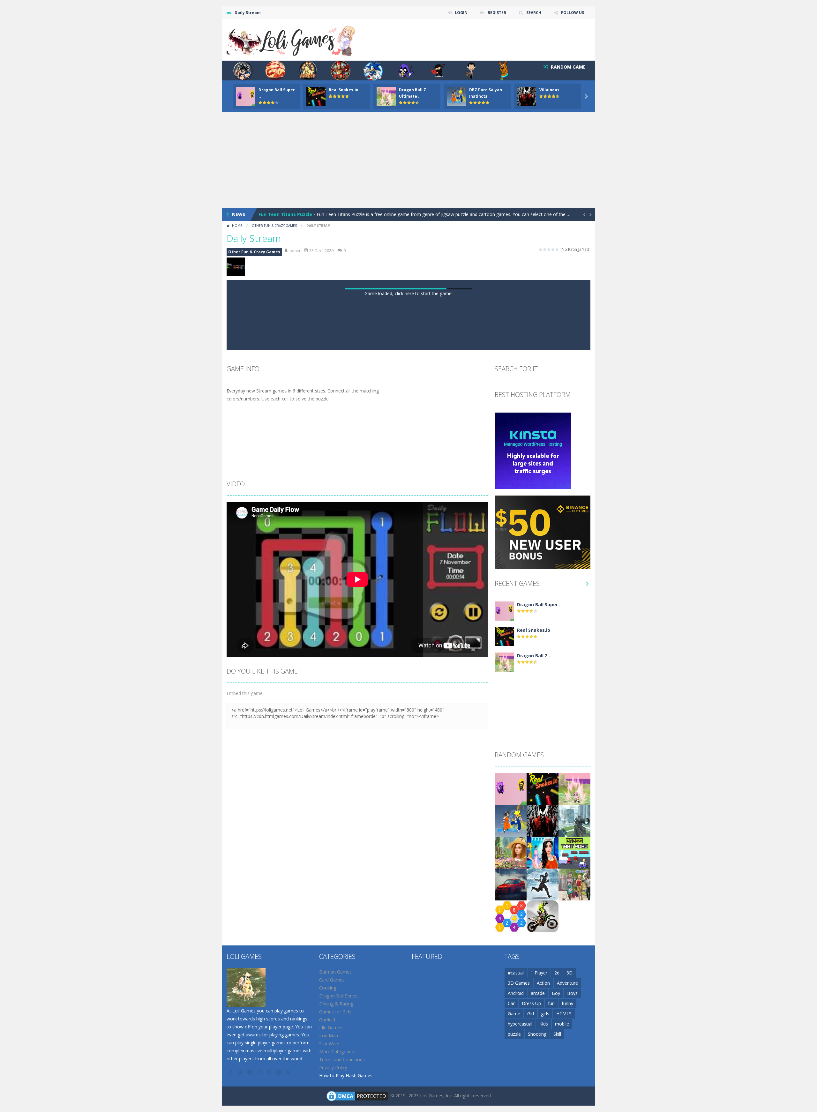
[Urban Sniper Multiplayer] (574, 1040)
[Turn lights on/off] (391, 562)
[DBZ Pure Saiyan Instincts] (511, 1040)
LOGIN (461, 12)
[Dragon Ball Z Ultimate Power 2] (504, 881)
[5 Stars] (557, 249)
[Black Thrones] (542, 1104)
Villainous (549, 90)
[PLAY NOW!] (245, 96)
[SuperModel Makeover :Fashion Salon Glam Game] (542, 1072)
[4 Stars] (553, 249)
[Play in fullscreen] (414, 562)
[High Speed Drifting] (511, 1104)
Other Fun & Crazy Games (274, 225)
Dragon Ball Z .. (534, 875)
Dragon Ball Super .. (539, 824)
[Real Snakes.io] (504, 856)
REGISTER (497, 12)
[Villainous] (542, 1040)
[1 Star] (541, 249)
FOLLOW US (572, 12)
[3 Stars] (549, 249)
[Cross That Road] (574, 1072)
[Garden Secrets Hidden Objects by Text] (511, 1072)
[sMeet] (574, 1104)
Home (237, 225)
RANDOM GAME (568, 67)
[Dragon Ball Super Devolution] (504, 830)
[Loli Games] (291, 39)
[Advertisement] (408, 160)
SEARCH (533, 12)
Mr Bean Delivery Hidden (286, 214)
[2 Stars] (545, 249)
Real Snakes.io (343, 90)
